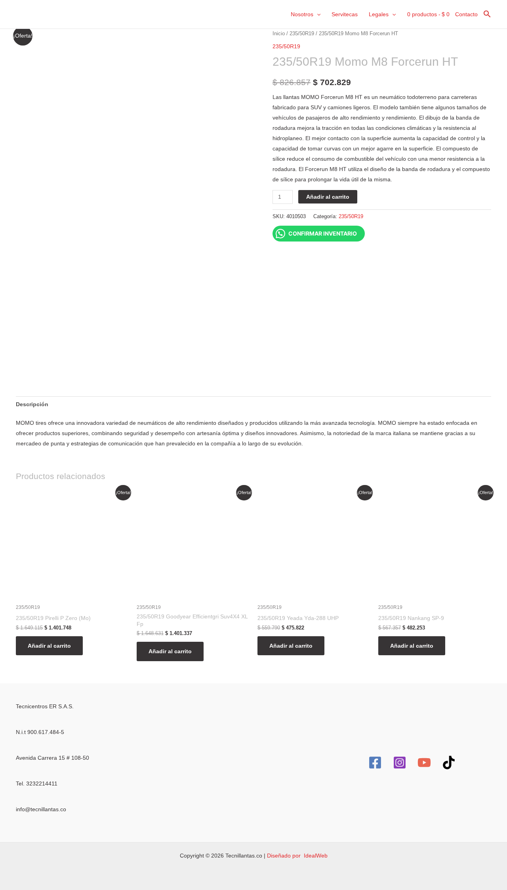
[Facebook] (375, 762)
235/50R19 (302, 33)
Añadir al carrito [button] (49, 646)
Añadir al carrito (327, 197)
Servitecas (345, 14)
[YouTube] (424, 762)
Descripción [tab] (32, 404)
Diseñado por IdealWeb (297, 855)
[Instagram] (400, 762)
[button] (316, 14)
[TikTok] (449, 762)
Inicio (279, 33)
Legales (379, 14)
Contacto (466, 14)
